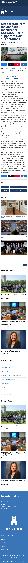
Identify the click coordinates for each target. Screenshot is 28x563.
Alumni (10, 42)
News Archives (5, 383)
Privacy (23, 561)
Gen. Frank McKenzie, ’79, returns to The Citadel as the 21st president (13, 217)
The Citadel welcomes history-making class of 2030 (13, 295)
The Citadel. (11, 560)
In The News (19, 42)
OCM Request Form (6, 394)
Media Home (4, 539)
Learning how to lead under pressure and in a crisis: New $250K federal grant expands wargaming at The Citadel (13, 323)
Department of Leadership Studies (18, 187)
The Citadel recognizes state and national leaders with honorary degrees (14, 236)
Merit (21, 529)
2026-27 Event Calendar (7, 368)
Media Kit (3, 546)
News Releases (5, 543)
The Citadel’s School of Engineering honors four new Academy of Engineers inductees (13, 256)
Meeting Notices (5, 549)
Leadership (3, 44)
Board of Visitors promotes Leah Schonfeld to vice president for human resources (9, 3)
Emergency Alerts (5, 387)
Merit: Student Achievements (8, 379)
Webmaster (5, 561)
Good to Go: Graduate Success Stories (11, 375)
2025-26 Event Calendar (7, 364)
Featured (14, 42)
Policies (18, 561)
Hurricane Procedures (6, 391)
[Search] (25, 265)
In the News (5, 190)
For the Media (4, 372)
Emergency (12, 561)
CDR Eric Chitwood (9, 68)
